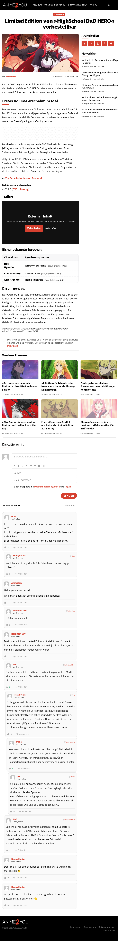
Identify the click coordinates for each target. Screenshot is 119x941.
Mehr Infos (50, 228)
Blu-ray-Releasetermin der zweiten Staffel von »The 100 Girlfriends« (97, 425)
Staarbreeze (70, 742)
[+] (43, 466)
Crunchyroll (59, 14)
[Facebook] (84, 43)
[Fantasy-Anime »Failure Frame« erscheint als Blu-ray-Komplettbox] (99, 369)
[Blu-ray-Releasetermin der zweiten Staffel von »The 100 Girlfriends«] (99, 408)
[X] (91, 43)
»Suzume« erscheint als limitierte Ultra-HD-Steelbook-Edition (19, 386)
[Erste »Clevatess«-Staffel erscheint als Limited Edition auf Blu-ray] (59, 408)
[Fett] (14, 466)
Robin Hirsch (11, 76)
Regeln (68, 486)
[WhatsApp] (98, 43)
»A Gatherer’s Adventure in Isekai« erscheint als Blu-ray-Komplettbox (58, 386)
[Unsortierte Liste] (35, 466)
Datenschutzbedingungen (47, 486)
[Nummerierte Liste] (31, 466)
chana (72, 776)
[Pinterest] (104, 43)
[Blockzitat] (39, 466)
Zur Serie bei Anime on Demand (23, 178)
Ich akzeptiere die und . (44, 486)
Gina (73, 556)
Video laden (34, 228)
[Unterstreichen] (23, 466)
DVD (15, 189)
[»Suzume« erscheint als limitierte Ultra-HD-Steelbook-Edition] (20, 369)
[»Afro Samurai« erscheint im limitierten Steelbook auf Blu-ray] (20, 408)
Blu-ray (24, 189)
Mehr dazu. (12, 345)
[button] (109, 4)
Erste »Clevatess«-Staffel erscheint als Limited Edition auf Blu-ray (57, 425)
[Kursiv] (19, 466)
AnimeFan (71, 611)
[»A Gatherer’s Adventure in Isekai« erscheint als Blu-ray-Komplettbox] (59, 369)
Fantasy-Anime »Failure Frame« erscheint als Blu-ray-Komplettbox (98, 386)
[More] (111, 43)
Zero (73, 695)
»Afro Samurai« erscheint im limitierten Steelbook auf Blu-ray (19, 425)
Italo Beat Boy (69, 665)
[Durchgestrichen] (27, 466)
